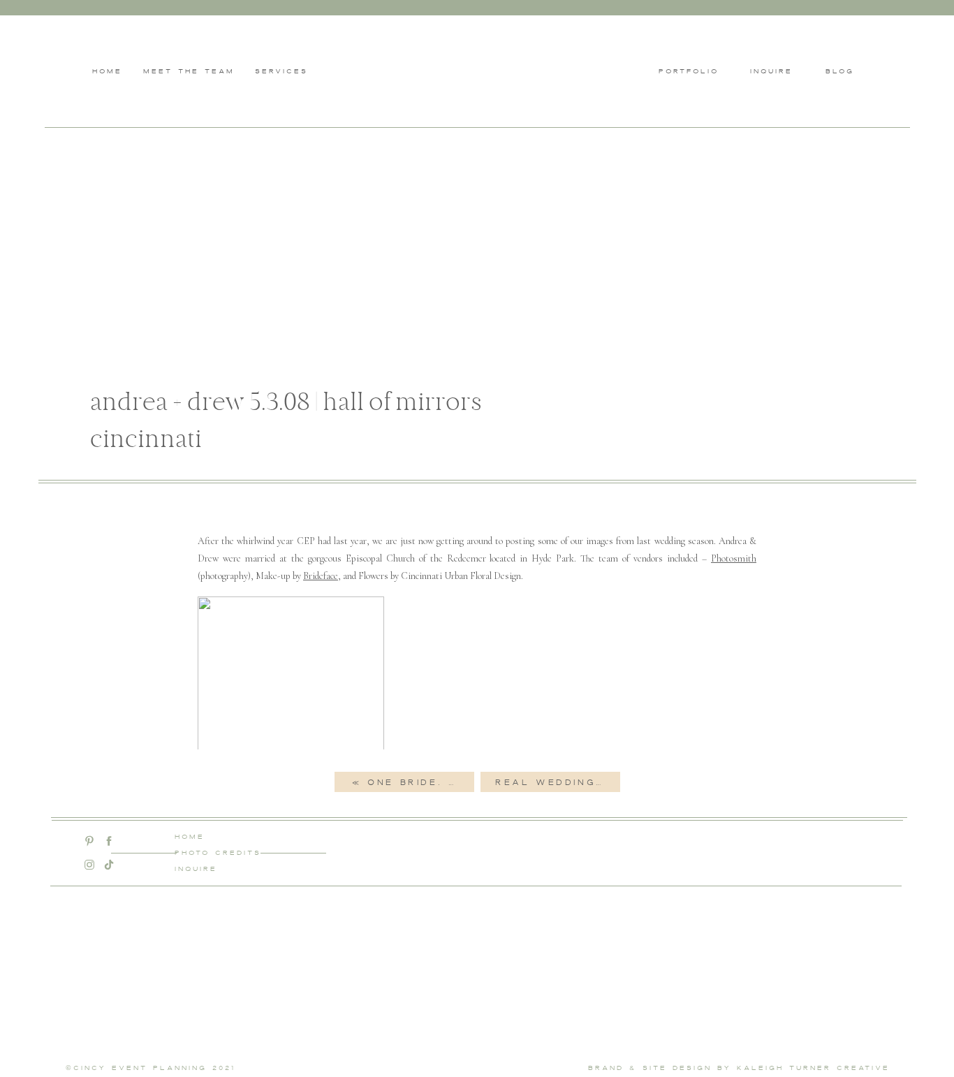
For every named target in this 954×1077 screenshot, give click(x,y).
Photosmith (733, 558)
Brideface (320, 576)
